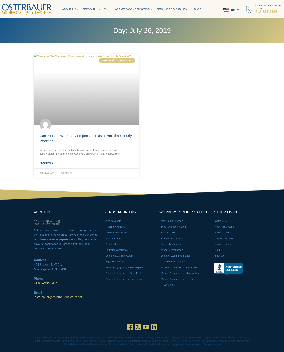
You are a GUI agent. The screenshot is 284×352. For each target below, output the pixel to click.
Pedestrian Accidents (116, 250)
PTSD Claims (168, 285)
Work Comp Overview (172, 221)
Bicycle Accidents (114, 238)
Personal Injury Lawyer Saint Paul (123, 273)
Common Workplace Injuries (175, 256)
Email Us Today (223, 244)
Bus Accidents (112, 244)
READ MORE (53, 248)
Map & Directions (224, 238)
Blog (198, 9)
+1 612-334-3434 (45, 283)
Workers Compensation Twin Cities (179, 267)
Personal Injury (94, 9)
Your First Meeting (224, 227)
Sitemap (219, 256)
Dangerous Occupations (173, 261)
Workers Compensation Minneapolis (180, 273)
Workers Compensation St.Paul (177, 279)
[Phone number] (249, 9)
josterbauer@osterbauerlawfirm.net (58, 297)
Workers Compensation (132, 9)
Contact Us (221, 221)
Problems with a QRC (172, 238)
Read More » (47, 162)
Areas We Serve (223, 232)
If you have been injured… (174, 227)
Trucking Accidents (115, 227)
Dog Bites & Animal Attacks (119, 256)
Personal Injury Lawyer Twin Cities (123, 279)
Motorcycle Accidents (116, 232)
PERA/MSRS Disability (171, 9)
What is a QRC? (169, 232)
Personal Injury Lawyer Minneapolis (124, 267)
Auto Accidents (113, 221)
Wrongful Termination (172, 250)
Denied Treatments (171, 244)
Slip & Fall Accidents (116, 261)
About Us (69, 9)
